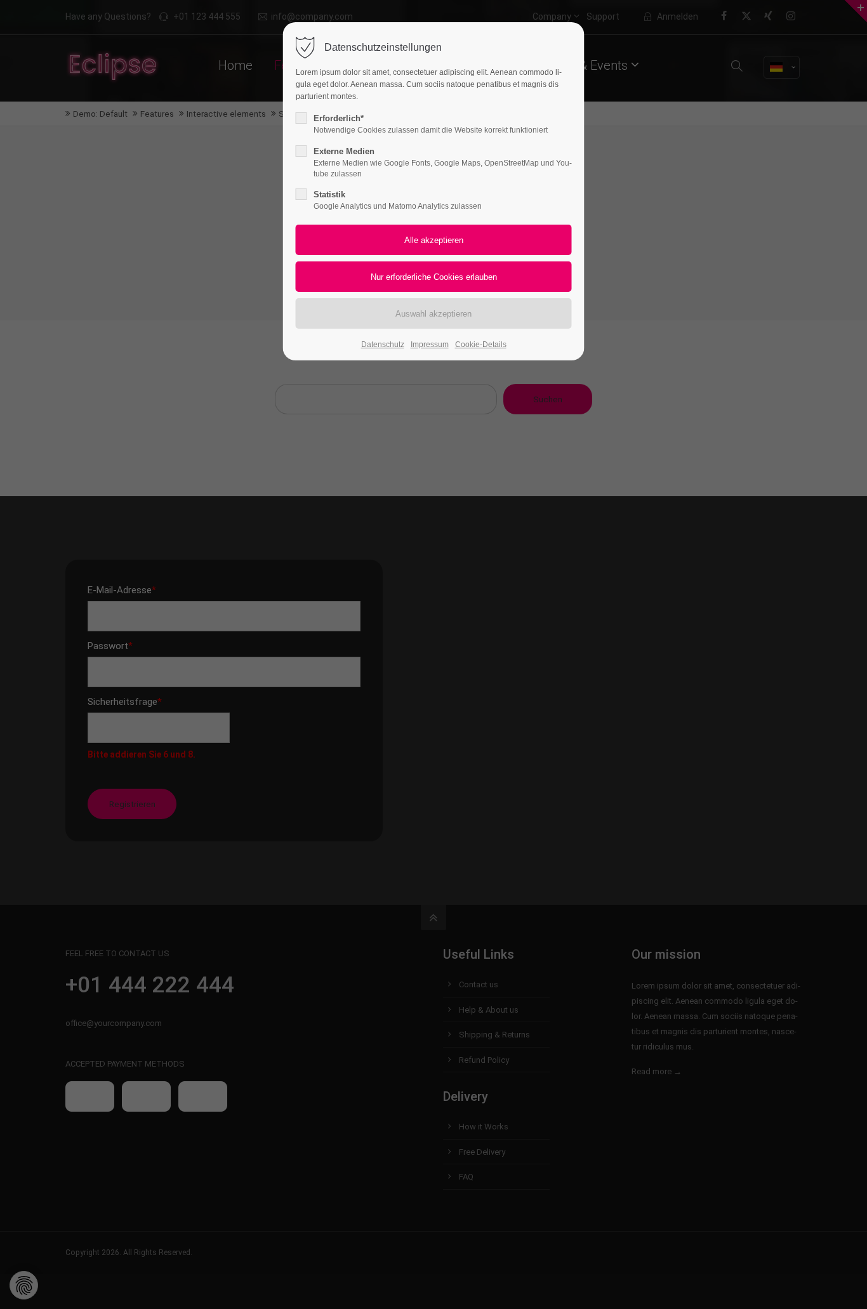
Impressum (430, 344)
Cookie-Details (480, 344)
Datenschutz (382, 344)
